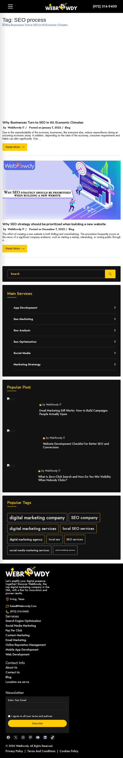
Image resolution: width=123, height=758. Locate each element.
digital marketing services (33, 528)
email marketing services (65, 550)
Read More (13, 147)
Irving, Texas (17, 599)
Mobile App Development (22, 650)
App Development (25, 308)
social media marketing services (29, 550)
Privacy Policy (14, 751)
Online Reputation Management (26, 645)
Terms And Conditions (41, 751)
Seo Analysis (22, 330)
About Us (11, 667)
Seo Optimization (25, 342)
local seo (54, 539)
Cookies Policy (69, 751)
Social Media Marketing (21, 626)
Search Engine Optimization (23, 621)
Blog (8, 677)
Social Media (22, 353)
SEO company (84, 518)
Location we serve (17, 682)
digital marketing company (37, 517)
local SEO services (78, 528)
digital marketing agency (26, 539)
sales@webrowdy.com (23, 606)
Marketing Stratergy (27, 364)
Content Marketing (18, 635)
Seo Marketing (23, 319)
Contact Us (13, 672)
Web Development (17, 654)
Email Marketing (16, 640)
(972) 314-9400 (105, 6)
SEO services (74, 539)
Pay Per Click (14, 630)
